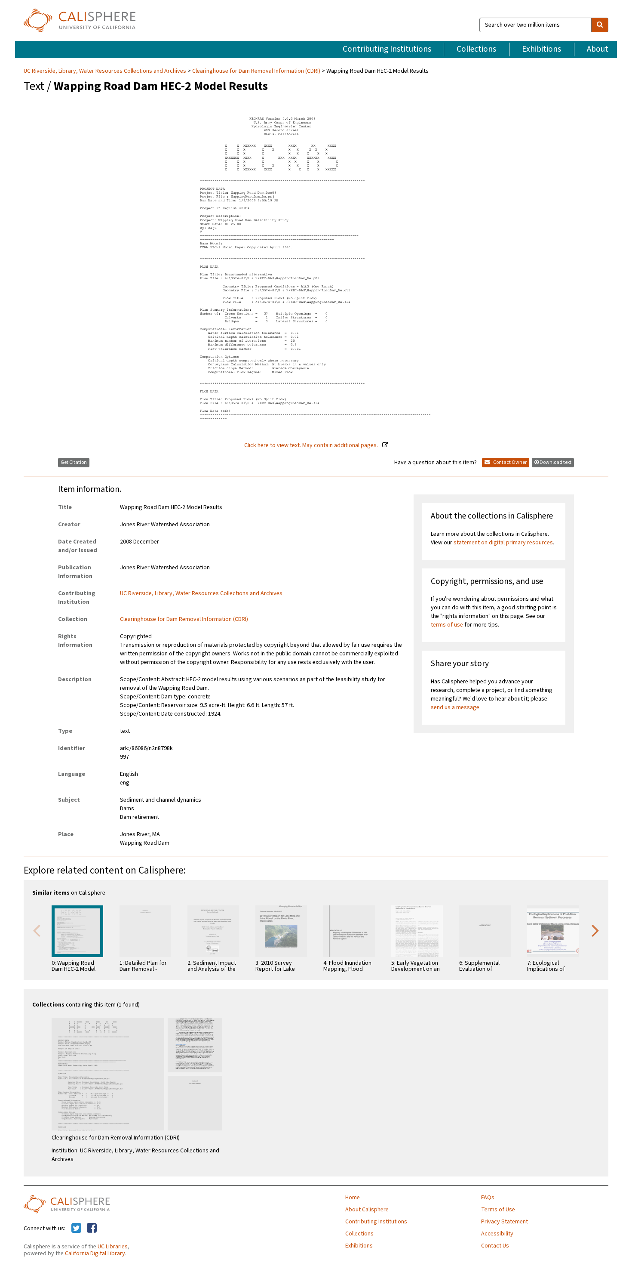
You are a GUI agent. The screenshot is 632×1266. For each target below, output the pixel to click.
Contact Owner (509, 462)
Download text (555, 462)
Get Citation (74, 462)
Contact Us (495, 1246)
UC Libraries (113, 1246)
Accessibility (497, 1234)
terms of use (447, 625)
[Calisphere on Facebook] (92, 1228)
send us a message (455, 707)
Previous (36, 930)
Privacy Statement (504, 1222)
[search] (599, 25)
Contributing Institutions (387, 49)
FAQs (487, 1198)
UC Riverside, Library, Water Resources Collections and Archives (105, 71)
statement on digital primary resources (503, 542)
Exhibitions (541, 49)
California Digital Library (95, 1253)
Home (352, 1198)
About (597, 49)
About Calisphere (367, 1210)
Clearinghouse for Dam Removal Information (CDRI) (256, 71)
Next (595, 930)
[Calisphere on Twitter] (76, 1228)
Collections (476, 49)
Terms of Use (498, 1210)
